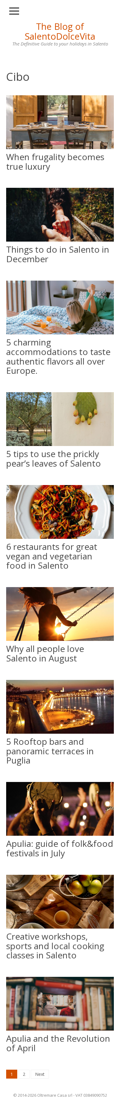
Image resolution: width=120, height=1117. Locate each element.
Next (40, 1074)
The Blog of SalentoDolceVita (60, 31)
